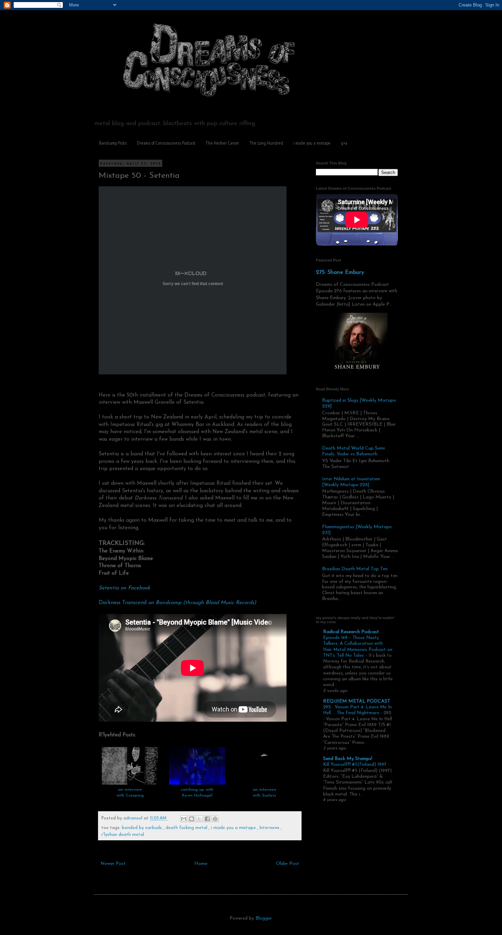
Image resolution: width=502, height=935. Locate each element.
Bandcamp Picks (113, 143)
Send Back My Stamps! (347, 758)
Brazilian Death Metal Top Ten (355, 569)
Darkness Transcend (177, 602)
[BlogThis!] (191, 818)
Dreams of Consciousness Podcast (166, 143)
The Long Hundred (266, 143)
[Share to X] (199, 818)
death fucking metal (187, 828)
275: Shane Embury (340, 272)
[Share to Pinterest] (215, 818)
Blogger (263, 918)
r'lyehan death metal (122, 835)
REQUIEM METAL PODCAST (356, 701)
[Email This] (183, 818)
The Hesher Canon (222, 143)
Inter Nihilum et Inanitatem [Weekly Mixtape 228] (351, 482)
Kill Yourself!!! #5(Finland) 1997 (355, 764)
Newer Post (113, 863)
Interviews (270, 828)
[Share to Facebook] (207, 818)
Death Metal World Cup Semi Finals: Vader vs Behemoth (353, 451)
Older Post (287, 863)
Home (200, 863)
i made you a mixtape (312, 143)
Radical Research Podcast (351, 632)
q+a (344, 143)
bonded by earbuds (142, 828)
